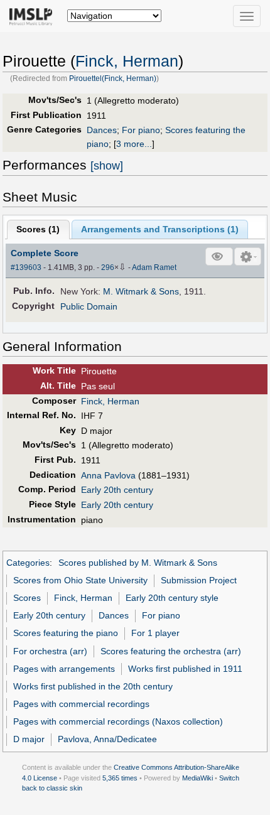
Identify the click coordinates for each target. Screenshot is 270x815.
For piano (141, 130)
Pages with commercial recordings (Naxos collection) (118, 721)
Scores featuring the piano (65, 633)
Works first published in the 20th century (93, 686)
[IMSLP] (33, 15)
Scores (27, 598)
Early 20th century (117, 490)
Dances (102, 130)
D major (29, 739)
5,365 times (120, 778)
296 (107, 267)
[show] (106, 165)
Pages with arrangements (64, 669)
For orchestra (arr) (50, 651)
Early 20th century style (172, 598)
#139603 (26, 267)
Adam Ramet (154, 267)
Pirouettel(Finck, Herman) (112, 78)
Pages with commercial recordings (81, 704)
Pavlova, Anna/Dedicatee (107, 739)
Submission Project (199, 580)
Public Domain (88, 306)
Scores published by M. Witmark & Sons (137, 563)
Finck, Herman (126, 61)
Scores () (38, 229)
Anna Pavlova (108, 475)
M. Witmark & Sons (141, 291)
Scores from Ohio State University (80, 580)
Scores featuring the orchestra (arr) (170, 651)
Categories (28, 563)
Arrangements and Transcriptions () (160, 229)
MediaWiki (197, 778)
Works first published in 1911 (185, 669)
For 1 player (155, 633)
